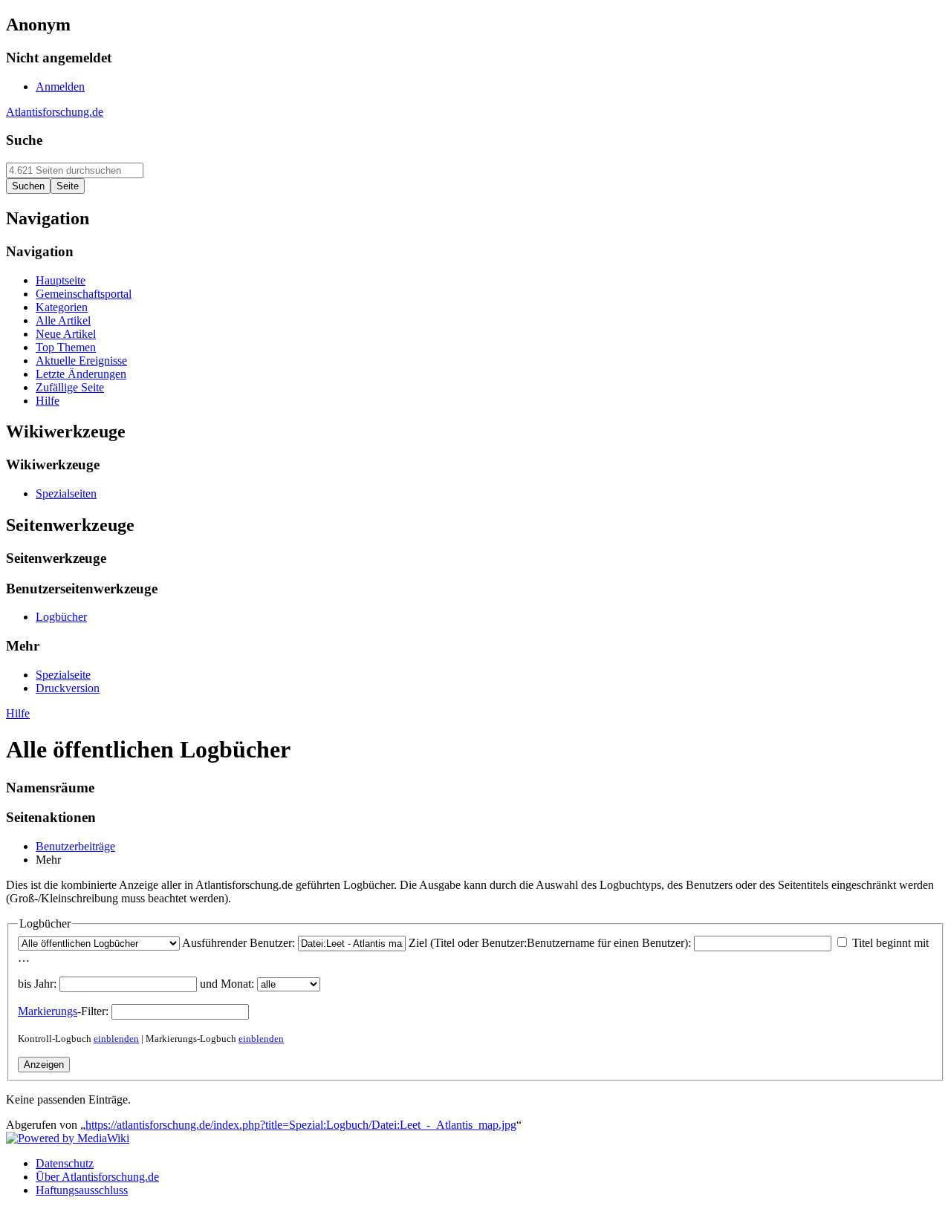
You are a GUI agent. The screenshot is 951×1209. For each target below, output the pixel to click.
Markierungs (47, 1011)
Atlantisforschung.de (54, 111)
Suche (24, 140)
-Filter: (63, 1011)
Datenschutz (65, 1163)
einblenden (116, 1038)
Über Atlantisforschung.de (97, 1176)
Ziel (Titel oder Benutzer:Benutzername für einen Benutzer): (550, 942)
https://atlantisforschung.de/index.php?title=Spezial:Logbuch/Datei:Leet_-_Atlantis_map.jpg (300, 1124)
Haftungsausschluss (82, 1190)
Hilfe (18, 713)
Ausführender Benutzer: (238, 942)
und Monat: (227, 983)
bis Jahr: (37, 983)
